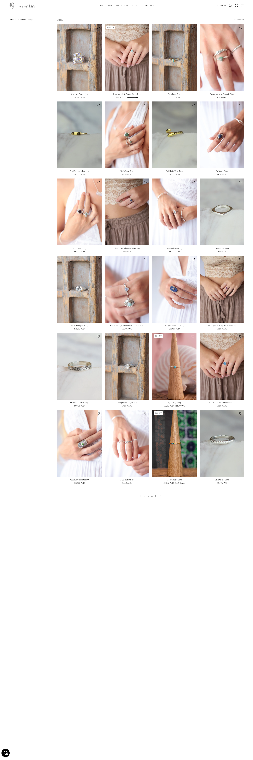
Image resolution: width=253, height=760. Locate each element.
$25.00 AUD (174, 98)
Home (11, 19)
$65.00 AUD (127, 175)
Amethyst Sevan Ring (79, 94)
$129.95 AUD (174, 329)
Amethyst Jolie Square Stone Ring (222, 326)
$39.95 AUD (222, 98)
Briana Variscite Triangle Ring (222, 94)
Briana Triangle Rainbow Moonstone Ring (126, 326)
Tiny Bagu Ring (174, 94)
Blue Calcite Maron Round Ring (222, 403)
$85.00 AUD (222, 175)
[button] (230, 5)
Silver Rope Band (222, 480)
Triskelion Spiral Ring (79, 326)
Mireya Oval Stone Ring (174, 326)
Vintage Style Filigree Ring (126, 403)
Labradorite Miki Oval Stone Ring (126, 249)
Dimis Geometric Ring (79, 403)
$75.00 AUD (222, 252)
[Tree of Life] (22, 5)
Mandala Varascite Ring (79, 480)
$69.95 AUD (79, 406)
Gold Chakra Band (174, 480)
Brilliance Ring (222, 171)
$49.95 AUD (222, 483)
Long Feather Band (126, 480)
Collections (21, 19)
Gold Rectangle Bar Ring (79, 171)
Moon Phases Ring (174, 249)
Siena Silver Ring (222, 249)
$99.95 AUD (79, 98)
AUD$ (220, 5)
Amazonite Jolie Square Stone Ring (127, 94)
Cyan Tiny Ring (174, 403)
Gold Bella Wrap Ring (174, 171)
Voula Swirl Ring (127, 171)
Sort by (60, 20)
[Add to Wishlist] (98, 27)
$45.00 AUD (79, 175)
